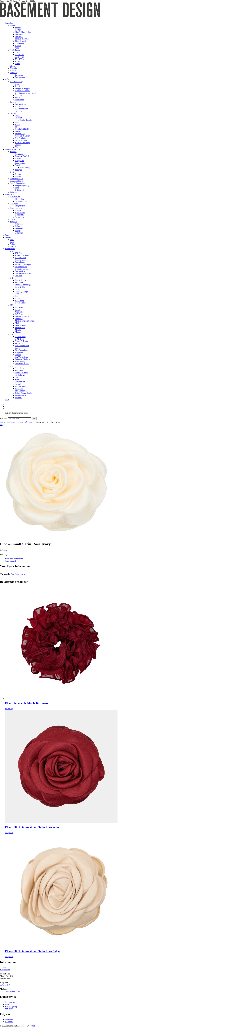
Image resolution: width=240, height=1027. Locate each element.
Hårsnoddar (19, 215)
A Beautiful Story (22, 255)
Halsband (18, 226)
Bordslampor (20, 77)
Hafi (16, 296)
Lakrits (17, 131)
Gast (17, 289)
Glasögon (14, 203)
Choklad (18, 118)
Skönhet (13, 152)
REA (7, 400)
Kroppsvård (19, 161)
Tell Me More (20, 386)
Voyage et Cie (20, 395)
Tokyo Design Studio (23, 393)
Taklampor (19, 75)
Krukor (18, 45)
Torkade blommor (22, 39)
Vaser (17, 48)
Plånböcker (19, 199)
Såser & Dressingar (22, 143)
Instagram (9, 1019)
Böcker (18, 27)
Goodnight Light (21, 291)
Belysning (14, 73)
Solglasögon (20, 206)
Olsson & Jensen (21, 341)
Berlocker (19, 228)
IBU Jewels (19, 307)
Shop (7, 422)
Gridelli (18, 294)
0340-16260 (5, 985)
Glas (17, 84)
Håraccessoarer (16, 208)
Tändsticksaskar (21, 41)
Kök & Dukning (16, 82)
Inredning (9, 23)
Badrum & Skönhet (12, 149)
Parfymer (18, 174)
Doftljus (18, 30)
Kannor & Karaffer (22, 91)
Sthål (17, 377)
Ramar (17, 64)
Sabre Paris (19, 368)
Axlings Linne (20, 260)
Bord (12, 240)
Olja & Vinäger (21, 138)
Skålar (17, 97)
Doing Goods (20, 280)
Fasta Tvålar (20, 163)
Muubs (17, 332)
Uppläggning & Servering (25, 93)
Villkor (7, 1004)
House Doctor (20, 303)
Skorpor (18, 145)
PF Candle (19, 343)
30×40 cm (19, 52)
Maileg (17, 323)
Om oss (3, 967)
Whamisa (18, 397)
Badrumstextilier (16, 179)
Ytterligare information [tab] (14, 559)
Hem (2, 422)
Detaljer (13, 25)
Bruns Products (21, 267)
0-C (11, 251)
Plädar (12, 66)
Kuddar (13, 70)
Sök (34, 419)
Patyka (17, 348)
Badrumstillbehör (17, 181)
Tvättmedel (19, 190)
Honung (18, 122)
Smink (17, 165)
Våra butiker (5, 969)
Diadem (18, 210)
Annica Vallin (20, 258)
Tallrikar (18, 86)
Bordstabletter (20, 104)
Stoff (17, 379)
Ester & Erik (20, 287)
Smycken (13, 221)
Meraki (18, 330)
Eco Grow (19, 282)
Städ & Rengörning (17, 183)
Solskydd (18, 170)
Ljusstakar (19, 36)
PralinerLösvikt (26, 120)
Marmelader (19, 133)
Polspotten (19, 352)
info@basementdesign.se (10, 991)
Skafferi (13, 113)
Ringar (17, 231)
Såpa (17, 188)
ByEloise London (22, 269)
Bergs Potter (20, 262)
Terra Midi (19, 388)
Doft (12, 172)
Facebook (9, 1021)
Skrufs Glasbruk (21, 373)
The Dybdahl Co (21, 391)
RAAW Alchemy (22, 357)
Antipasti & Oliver (22, 136)
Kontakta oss (10, 1002)
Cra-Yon (18, 276)
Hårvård (18, 158)
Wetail (32, 1026)
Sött (16, 147)
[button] (1, 425)
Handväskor (15, 197)
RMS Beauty (25, 167)
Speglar (13, 246)
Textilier (13, 102)
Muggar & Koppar (22, 88)
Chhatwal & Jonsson (23, 273)
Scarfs (12, 219)
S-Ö (11, 366)
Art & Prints (15, 50)
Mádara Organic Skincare (25, 321)
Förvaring (14, 68)
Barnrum (8, 235)
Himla (17, 298)
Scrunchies (19, 217)
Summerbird (20, 382)
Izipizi (17, 309)
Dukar (17, 106)
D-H (12, 278)
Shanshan (19, 370)
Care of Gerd (20, 271)
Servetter (18, 95)
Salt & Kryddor (21, 140)
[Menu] (1, 19)
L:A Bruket (19, 314)
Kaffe (17, 124)
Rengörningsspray (22, 185)
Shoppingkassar (21, 201)
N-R (12, 334)
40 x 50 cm (19, 55)
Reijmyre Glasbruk (22, 359)
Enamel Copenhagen (23, 285)
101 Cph (18, 253)
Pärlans (18, 355)
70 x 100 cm (20, 59)
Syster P (18, 384)
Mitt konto (9, 1009)
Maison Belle (20, 325)
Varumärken (10, 249)
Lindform (18, 319)
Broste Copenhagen (23, 264)
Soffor (12, 244)
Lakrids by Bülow (22, 316)
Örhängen (19, 233)
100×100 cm (20, 61)
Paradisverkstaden (22, 346)
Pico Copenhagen (22, 350)
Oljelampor (19, 43)
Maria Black (20, 328)
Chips (17, 115)
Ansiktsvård (19, 154)
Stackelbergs (20, 375)
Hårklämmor (20, 212)
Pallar (12, 242)
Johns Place (19, 312)
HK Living (19, 300)
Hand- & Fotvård (22, 156)
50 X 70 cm (19, 57)
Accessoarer (10, 194)
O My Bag (19, 339)
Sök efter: (4, 418)
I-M (11, 305)
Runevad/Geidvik (22, 364)
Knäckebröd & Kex (23, 129)
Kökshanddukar (21, 109)
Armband (18, 224)
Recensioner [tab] (10, 561)
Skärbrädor (19, 100)
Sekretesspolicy (11, 1006)
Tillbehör (13, 192)
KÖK (7, 79)
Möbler (8, 237)
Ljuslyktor (19, 34)
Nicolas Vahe (20, 337)
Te (16, 127)
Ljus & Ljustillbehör (23, 32)
